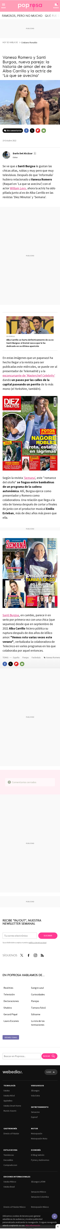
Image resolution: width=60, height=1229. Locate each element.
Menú (3, 8)
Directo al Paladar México (15, 1207)
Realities (8, 987)
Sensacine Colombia (40, 1197)
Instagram (35, 954)
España (16, 657)
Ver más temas (10, 1037)
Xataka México (10, 1181)
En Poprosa (10, 336)
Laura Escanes (11, 1020)
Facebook (26, 130)
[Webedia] (12, 1074)
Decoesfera (8, 1160)
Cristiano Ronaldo (29, 42)
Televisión (9, 994)
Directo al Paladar (11, 1133)
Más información (33, 1225)
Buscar (46, 1056)
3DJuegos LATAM (38, 1181)
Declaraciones (11, 1001)
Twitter (32, 130)
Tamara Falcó (38, 1007)
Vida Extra (35, 1095)
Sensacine (35, 1112)
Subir (48, 1072)
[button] (24, 153)
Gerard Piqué (10, 1014)
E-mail (43, 130)
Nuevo (56, 8)
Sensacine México (38, 1191)
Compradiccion (10, 1165)
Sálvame (35, 1014)
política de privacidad (37, 942)
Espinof (34, 1117)
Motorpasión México (40, 1207)
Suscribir (48, 935)
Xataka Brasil (9, 1186)
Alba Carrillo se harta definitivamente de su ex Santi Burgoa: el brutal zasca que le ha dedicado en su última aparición (30, 343)
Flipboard (38, 130)
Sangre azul (37, 987)
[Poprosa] (30, 6)
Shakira (8, 1007)
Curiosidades (38, 994)
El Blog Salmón (37, 1155)
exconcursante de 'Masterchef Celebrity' (29, 375)
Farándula (36, 657)
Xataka (7, 1090)
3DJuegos (35, 1090)
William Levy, (18, 188)
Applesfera (8, 1100)
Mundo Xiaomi (10, 1110)
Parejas (25, 657)
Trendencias (9, 1155)
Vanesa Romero (53, 657)
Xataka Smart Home (12, 1105)
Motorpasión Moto (39, 1138)
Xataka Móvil (9, 1095)
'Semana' (29, 478)
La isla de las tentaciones (38, 1022)
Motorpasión (36, 1133)
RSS (42, 954)
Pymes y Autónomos (40, 1160)
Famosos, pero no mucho (22, 15)
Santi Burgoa (11, 615)
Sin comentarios (14, 130)
